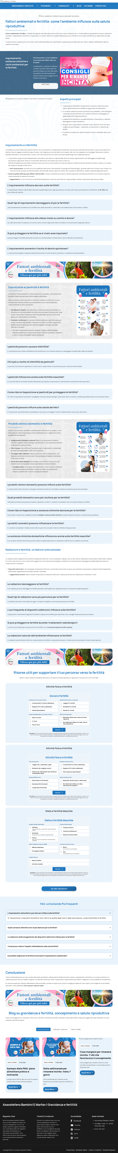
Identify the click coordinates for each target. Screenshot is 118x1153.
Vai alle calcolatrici (59, 889)
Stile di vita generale (66, 714)
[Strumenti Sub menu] (55, 6)
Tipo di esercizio (34, 761)
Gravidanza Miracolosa (42, 678)
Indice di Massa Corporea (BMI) (38, 844)
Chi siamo (88, 6)
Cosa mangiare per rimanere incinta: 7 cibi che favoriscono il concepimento (95, 1055)
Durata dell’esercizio (35, 777)
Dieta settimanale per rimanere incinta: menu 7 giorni (57, 1071)
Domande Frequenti (109, 1150)
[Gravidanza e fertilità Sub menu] (37, 6)
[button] (59, 913)
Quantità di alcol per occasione (69, 700)
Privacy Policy (70, 1150)
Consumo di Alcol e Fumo (67, 844)
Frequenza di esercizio (66, 761)
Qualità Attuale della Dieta (36, 824)
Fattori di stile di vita (65, 777)
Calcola (57, 730)
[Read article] (22, 1047)
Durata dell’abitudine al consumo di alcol (40, 714)
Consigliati (63, 6)
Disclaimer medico (81, 1150)
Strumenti (46, 6)
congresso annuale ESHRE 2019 (21, 165)
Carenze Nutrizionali (66, 824)
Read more (13, 1087)
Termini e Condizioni (94, 1150)
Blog (79, 6)
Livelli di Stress (33, 857)
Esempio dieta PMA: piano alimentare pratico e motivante (21, 1071)
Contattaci (100, 6)
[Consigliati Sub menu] (73, 6)
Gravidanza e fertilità (22, 6)
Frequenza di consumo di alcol (37, 700)
